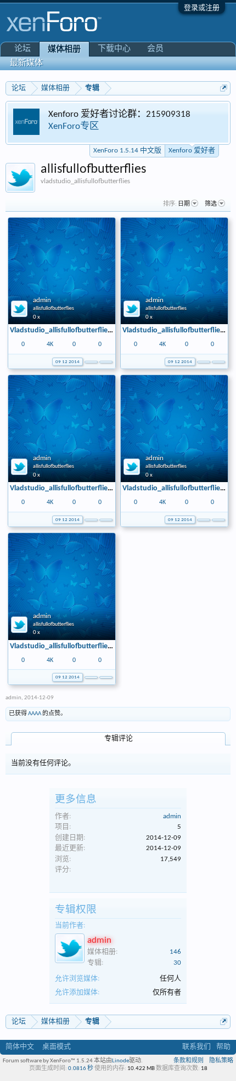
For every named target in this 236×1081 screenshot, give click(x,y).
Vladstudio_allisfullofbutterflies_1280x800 (77, 646)
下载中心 (114, 49)
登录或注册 (202, 8)
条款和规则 (188, 1061)
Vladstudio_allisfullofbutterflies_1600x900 (77, 488)
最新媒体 (26, 63)
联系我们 (196, 1046)
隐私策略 (221, 1061)
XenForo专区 (73, 126)
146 (175, 951)
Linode (120, 1061)
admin (42, 300)
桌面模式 (56, 1046)
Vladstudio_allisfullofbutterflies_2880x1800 (79, 330)
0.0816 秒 (80, 1069)
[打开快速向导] (223, 88)
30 (177, 962)
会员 (155, 49)
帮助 (223, 1046)
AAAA (34, 714)
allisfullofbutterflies (53, 308)
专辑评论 (118, 738)
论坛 (22, 49)
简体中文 (19, 1046)
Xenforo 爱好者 (191, 150)
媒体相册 (64, 50)
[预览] (106, 361)
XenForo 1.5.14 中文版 (127, 150)
